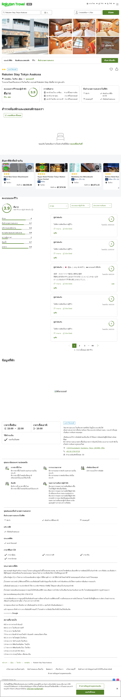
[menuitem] (92, 3)
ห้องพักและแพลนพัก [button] (22, 60)
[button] (13, 4)
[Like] (111, 69)
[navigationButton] (69, 346)
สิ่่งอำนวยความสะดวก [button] (46, 60)
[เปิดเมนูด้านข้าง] (117, 4)
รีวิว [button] (33, 60)
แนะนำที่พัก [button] (8, 60)
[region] (60, 689)
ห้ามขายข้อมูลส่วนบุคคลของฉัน (59, 673)
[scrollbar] (60, 177)
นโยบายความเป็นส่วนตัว (35, 689)
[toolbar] (57, 12)
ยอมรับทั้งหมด (90, 692)
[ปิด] (117, 688)
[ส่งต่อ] (116, 69)
